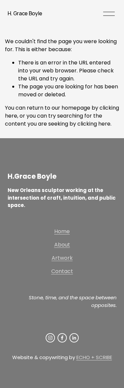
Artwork (62, 258)
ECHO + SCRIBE (94, 357)
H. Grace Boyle (25, 13)
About (62, 244)
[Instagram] (50, 337)
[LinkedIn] (74, 337)
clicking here (93, 124)
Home (62, 231)
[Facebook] (62, 337)
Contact (62, 271)
